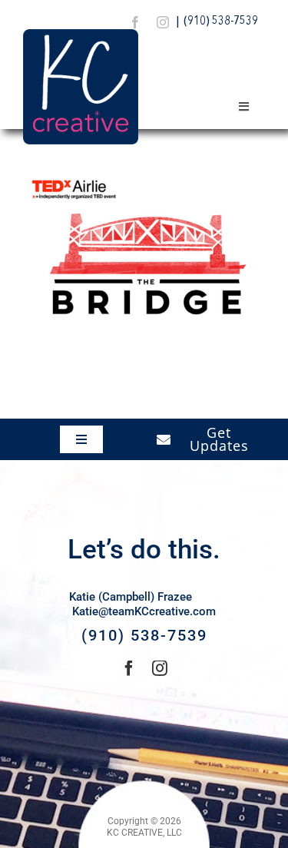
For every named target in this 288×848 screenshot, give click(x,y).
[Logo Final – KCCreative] (80, 35)
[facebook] (135, 22)
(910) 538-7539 (221, 21)
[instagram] (163, 22)
